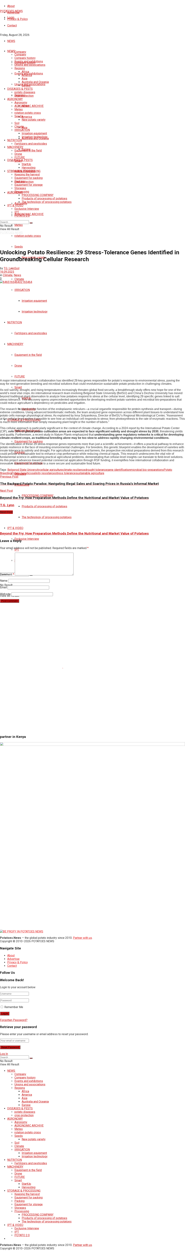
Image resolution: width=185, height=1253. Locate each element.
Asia (24, 127)
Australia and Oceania (35, 82)
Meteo (18, 225)
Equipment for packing (28, 441)
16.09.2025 (7, 271)
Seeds (18, 246)
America (27, 117)
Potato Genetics (21, 473)
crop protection (24, 95)
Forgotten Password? (13, 1020)
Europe (26, 85)
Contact (12, 25)
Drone (18, 365)
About (11, 6)
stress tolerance (65, 473)
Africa (25, 71)
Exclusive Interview (26, 539)
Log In (4, 1053)
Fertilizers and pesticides (30, 333)
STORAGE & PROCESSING (23, 171)
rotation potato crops (27, 236)
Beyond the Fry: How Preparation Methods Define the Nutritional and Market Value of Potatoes (74, 534)
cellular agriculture (51, 469)
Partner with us (82, 938)
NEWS (11, 41)
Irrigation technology (35, 311)
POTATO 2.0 (22, 215)
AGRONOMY (15, 99)
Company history (25, 58)
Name (3, 580)
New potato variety (34, 119)
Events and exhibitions (28, 61)
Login (10, 17)
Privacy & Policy (17, 19)
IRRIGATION (22, 290)
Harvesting (28, 167)
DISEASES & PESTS (20, 89)
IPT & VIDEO (15, 528)
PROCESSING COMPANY (37, 495)
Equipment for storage (28, 184)
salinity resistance (43, 473)
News (17, 275)
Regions (19, 68)
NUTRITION (14, 322)
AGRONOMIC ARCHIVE (29, 106)
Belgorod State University (23, 469)
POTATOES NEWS (11, 11)
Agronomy (20, 203)
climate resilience (74, 469)
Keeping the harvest (27, 174)
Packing (19, 181)
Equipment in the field (28, 355)
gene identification (118, 469)
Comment (7, 574)
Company (20, 52)
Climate (19, 279)
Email (3, 587)
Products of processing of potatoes (44, 506)
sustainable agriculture (90, 473)
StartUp (26, 164)
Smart (18, 387)
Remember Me (13, 1007)
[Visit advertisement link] (31, 667)
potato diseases (24, 92)
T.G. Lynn (9, 268)
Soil (16, 268)
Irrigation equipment (34, 300)
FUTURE (19, 376)
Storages (20, 188)
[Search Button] (31, 222)
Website (5, 594)
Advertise (13, 959)
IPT (16, 212)
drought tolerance (96, 469)
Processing (21, 191)
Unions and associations (29, 65)
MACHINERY (15, 344)
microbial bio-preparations (147, 469)
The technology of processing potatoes (47, 517)
